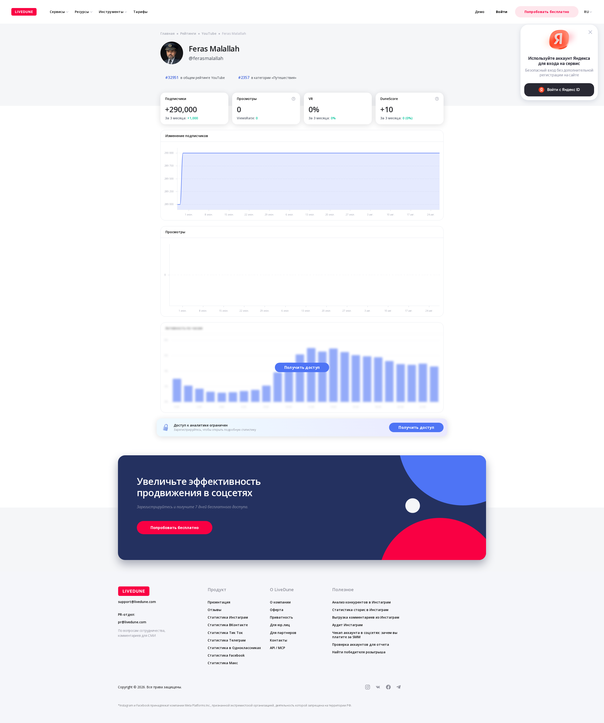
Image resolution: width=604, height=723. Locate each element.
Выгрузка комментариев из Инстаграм (365, 617)
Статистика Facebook (226, 655)
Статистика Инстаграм (228, 617)
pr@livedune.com (132, 622)
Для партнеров (283, 632)
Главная (167, 33)
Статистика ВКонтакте (228, 625)
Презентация (219, 602)
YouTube (209, 33)
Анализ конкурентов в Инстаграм (361, 602)
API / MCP (277, 648)
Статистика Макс (223, 663)
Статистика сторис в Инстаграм (360, 609)
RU (586, 12)
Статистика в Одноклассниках (234, 648)
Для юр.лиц (280, 625)
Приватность (281, 617)
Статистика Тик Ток (225, 632)
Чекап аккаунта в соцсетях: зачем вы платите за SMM (364, 634)
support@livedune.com (137, 601)
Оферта (276, 609)
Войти (501, 11)
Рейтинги (188, 33)
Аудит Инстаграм (347, 625)
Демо (479, 11)
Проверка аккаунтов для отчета (360, 644)
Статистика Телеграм (227, 640)
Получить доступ (302, 367)
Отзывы (214, 609)
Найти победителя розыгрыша (359, 652)
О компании (280, 602)
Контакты (278, 640)
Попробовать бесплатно (546, 11)
